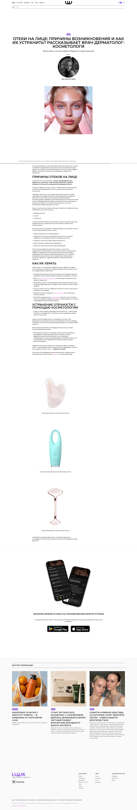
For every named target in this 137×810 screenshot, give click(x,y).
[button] (14, 2)
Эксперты (98, 778)
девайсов (55, 354)
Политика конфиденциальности (47, 800)
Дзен (113, 780)
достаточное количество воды (47, 278)
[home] (68, 2)
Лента (97, 776)
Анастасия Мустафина (69, 79)
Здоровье (27, 2)
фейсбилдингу (55, 297)
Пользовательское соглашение (25, 800)
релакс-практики (58, 293)
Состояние (20, 2)
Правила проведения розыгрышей (70, 800)
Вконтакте (115, 778)
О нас (97, 780)
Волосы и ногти (83, 782)
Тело (32, 2)
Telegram (114, 776)
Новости (41, 2)
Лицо (36, 2)
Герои (80, 776)
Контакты (98, 782)
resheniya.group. (22, 805)
